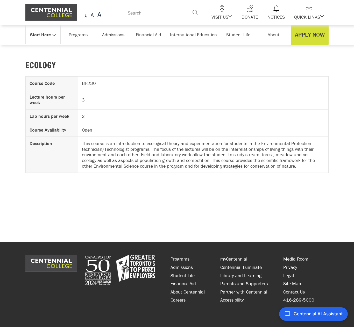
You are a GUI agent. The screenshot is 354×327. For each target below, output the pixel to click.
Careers (178, 300)
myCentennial (233, 259)
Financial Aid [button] (151, 35)
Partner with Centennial (243, 292)
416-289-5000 (298, 300)
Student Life (183, 275)
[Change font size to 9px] (85, 15)
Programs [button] (79, 35)
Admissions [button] (115, 35)
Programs (180, 259)
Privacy (290, 267)
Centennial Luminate (241, 267)
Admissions (182, 267)
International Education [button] (195, 35)
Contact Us (294, 292)
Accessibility (232, 300)
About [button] (275, 35)
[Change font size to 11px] (98, 15)
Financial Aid (183, 284)
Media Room (295, 259)
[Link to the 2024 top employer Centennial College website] (135, 271)
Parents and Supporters (244, 284)
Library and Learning (240, 275)
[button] (230, 12)
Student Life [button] (239, 35)
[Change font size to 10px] (92, 15)
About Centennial (188, 292)
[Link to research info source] (98, 271)
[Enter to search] (205, 12)
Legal (288, 275)
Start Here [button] (40, 35)
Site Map (292, 284)
